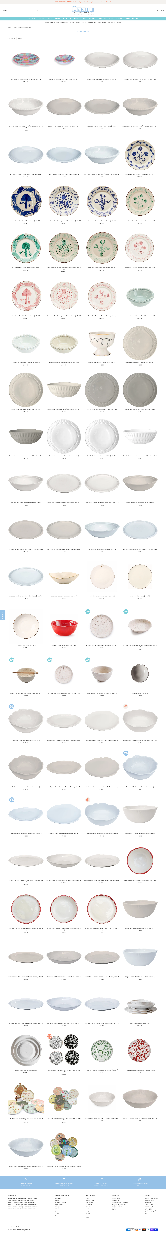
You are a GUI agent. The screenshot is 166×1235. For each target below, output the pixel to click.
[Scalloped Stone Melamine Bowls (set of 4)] (26, 767)
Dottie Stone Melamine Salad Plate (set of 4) (140, 409)
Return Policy (149, 1204)
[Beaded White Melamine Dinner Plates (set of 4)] (26, 155)
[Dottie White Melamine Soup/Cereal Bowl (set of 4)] (140, 436)
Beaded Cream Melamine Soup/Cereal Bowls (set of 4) (26, 127)
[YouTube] (13, 1226)
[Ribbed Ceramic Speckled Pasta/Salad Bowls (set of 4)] (140, 626)
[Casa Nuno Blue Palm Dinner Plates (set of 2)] (26, 201)
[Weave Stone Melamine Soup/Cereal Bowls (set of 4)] (140, 1099)
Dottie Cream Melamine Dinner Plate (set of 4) (140, 362)
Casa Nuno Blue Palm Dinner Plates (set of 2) (25, 221)
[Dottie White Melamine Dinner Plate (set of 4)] (64, 436)
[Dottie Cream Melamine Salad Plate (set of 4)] (26, 390)
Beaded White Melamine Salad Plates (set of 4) (64, 174)
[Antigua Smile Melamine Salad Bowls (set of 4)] (64, 60)
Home (9, 27)
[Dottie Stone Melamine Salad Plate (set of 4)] (140, 390)
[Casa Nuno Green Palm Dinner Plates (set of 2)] (26, 248)
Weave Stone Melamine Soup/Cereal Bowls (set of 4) (140, 1118)
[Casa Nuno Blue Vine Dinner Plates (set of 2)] (102, 201)
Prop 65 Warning (150, 1210)
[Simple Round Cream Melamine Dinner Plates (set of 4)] (26, 861)
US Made (88, 1212)
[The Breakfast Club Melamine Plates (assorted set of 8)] (26, 1099)
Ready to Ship (90, 1200)
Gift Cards (115, 1210)
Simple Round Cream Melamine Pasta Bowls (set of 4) (64, 880)
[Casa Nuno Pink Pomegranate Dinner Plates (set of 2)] (64, 296)
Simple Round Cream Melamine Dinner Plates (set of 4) (26, 881)
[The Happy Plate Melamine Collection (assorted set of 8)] (64, 1099)
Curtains (102, 19)
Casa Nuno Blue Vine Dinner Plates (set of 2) (102, 221)
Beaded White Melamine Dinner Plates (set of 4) (26, 174)
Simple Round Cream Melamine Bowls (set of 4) (140, 833)
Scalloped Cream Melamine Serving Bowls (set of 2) (140, 740)
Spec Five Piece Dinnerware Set (140, 1023)
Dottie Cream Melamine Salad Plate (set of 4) (26, 409)
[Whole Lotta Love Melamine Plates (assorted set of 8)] (64, 1147)
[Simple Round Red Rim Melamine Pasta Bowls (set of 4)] (64, 909)
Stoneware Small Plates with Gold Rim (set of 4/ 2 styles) (64, 1071)
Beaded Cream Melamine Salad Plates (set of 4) (140, 79)
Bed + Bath (67, 19)
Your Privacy (149, 1206)
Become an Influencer (119, 1204)
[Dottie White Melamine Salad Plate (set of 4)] (102, 436)
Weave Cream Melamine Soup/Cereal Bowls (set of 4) (102, 1118)
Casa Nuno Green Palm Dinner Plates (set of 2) (26, 268)
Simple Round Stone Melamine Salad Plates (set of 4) (102, 977)
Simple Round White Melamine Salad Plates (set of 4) (102, 1023)
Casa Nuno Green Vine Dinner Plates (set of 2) (102, 268)
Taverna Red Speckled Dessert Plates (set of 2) (140, 1070)
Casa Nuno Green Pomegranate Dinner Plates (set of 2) (64, 268)
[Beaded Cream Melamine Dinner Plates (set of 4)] (102, 60)
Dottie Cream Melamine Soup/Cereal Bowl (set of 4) (64, 409)
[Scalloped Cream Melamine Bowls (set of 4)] (26, 721)
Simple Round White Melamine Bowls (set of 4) (140, 977)
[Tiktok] (18, 1226)
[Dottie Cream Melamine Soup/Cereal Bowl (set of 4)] (64, 390)
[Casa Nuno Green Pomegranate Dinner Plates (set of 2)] (64, 248)
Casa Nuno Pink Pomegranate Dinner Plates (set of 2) (64, 316)
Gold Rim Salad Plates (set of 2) (140, 596)
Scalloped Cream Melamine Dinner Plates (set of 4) (64, 740)
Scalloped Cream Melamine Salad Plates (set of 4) (102, 740)
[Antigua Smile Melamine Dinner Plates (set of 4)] (26, 60)
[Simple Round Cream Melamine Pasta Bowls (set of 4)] (64, 861)
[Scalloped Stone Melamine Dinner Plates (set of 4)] (64, 767)
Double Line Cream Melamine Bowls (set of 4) (26, 503)
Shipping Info (149, 1202)
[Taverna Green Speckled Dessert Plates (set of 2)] (102, 1051)
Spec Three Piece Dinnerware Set (26, 1070)
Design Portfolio (117, 1206)
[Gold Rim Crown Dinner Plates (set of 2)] (102, 576)
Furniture (32, 19)
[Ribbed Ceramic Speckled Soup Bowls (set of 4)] (102, 674)
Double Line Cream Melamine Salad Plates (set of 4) (102, 503)
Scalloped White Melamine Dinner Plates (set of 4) (26, 833)
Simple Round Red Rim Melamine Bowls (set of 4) (140, 880)
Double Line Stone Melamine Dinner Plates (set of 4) (26, 549)
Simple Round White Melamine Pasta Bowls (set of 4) (64, 1023)
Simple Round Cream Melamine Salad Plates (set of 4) (102, 880)
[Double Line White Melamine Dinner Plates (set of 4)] (140, 530)
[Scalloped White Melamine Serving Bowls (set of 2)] (102, 814)
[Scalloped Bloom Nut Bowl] (140, 674)
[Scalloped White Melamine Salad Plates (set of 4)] (64, 814)
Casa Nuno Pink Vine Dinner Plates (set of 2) (102, 316)
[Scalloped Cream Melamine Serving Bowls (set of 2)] (140, 721)
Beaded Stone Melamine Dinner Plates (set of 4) (64, 126)
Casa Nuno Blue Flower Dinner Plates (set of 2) (140, 174)
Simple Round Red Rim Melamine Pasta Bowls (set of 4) (64, 929)
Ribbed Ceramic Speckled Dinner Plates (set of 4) (102, 645)
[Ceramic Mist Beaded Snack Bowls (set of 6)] (26, 343)
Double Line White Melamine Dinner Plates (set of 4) (140, 549)
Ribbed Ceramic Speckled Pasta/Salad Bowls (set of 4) (140, 646)
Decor (41, 19)
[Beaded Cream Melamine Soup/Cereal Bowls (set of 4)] (26, 106)
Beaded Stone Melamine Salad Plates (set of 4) (102, 126)
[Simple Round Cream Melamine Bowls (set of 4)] (140, 814)
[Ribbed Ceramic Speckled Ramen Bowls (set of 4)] (26, 674)
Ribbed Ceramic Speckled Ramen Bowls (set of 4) (26, 693)
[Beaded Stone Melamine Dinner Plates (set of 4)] (64, 106)
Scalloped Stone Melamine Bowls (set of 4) (26, 787)
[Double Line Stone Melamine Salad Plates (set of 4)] (64, 530)
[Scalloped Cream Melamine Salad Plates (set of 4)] (102, 721)
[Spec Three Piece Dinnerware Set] (26, 1051)
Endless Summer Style (52, 22)
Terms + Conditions (151, 1198)
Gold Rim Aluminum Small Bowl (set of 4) (64, 596)
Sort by (13, 39)
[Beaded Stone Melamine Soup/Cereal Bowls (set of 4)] (140, 106)
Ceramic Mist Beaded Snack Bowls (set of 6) (26, 362)
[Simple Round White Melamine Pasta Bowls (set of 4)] (64, 1004)
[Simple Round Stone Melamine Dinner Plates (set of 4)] (26, 957)
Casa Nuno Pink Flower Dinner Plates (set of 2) (140, 268)
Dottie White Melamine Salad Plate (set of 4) (102, 456)
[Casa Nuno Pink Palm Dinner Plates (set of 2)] (26, 296)
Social (104, 22)
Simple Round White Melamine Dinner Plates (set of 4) (26, 1023)
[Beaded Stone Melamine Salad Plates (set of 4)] (102, 106)
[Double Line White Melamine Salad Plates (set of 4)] (26, 576)
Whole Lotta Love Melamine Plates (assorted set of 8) (64, 1166)
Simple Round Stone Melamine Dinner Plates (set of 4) (25, 977)
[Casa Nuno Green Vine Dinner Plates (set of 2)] (102, 248)
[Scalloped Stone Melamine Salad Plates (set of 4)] (102, 767)
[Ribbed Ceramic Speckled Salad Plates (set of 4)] (64, 674)
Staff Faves (111, 22)
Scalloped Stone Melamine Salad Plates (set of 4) (102, 787)
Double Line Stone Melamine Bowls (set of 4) (140, 503)
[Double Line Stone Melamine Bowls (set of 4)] (140, 483)
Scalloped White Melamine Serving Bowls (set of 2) (102, 833)
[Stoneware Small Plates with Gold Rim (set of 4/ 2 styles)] (64, 1051)
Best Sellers (89, 1202)
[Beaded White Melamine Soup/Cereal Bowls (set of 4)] (102, 155)
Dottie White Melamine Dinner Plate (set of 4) (64, 456)
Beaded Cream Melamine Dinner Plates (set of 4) (102, 79)
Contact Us (115, 1200)
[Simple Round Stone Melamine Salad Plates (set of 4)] (102, 957)
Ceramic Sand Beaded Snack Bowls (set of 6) (64, 362)
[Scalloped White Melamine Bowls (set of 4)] (140, 767)
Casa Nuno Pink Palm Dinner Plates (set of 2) (26, 316)
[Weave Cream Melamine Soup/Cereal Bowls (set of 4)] (102, 1099)
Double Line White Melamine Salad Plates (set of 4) (25, 596)
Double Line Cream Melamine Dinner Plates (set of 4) (64, 503)
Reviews (114, 1208)
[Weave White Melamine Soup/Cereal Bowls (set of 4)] (26, 1147)
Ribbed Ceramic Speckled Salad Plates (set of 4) (64, 693)
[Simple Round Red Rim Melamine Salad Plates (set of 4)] (102, 909)
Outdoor (119, 19)
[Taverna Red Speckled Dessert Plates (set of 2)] (140, 1051)
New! (87, 1198)
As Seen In (89, 1204)
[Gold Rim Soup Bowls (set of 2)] (26, 626)
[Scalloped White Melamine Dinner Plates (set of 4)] (26, 814)
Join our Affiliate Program (120, 1202)
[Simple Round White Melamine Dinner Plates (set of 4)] (26, 1004)
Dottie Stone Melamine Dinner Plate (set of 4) (102, 409)
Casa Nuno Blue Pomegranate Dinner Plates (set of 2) (64, 221)
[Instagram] (16, 1226)
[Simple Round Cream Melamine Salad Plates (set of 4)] (102, 861)
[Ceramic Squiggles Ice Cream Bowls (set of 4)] (102, 343)
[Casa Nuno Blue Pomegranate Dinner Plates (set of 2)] (64, 201)
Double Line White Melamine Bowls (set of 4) (102, 549)
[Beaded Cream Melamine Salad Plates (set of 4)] (140, 60)
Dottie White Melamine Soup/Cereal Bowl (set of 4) (140, 456)
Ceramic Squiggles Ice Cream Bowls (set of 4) (102, 362)
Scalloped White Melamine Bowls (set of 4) (140, 787)
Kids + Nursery (132, 19)
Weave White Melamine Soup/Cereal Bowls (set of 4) (26, 1166)
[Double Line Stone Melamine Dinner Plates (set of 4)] (26, 530)
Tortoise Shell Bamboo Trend (91, 22)
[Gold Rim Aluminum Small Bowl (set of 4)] (64, 576)
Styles (72, 22)
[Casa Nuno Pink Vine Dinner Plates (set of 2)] (102, 296)
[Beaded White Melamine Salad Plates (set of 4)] (64, 155)
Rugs (111, 19)
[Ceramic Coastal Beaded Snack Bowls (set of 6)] (140, 296)
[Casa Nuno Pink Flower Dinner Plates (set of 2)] (140, 248)
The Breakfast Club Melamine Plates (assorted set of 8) (26, 1119)
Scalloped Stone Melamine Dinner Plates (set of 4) (64, 787)
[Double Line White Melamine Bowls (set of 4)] (102, 530)
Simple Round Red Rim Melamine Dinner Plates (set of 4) (26, 929)
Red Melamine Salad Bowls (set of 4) (64, 645)
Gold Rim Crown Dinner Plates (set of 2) (102, 596)
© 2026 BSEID (12, 1230)
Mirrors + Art (80, 19)
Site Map (148, 1214)
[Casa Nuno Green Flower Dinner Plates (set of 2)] (140, 201)
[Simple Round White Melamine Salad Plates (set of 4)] (102, 1004)
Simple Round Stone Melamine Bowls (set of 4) (140, 928)
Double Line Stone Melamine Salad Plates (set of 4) (64, 549)
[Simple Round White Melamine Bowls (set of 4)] (140, 957)
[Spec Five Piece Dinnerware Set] (140, 1004)
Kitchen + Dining (53, 19)
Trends (88, 1206)
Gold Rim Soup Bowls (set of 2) (26, 645)
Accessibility (149, 1208)
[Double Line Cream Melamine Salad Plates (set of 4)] (102, 483)
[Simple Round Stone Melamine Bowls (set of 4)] (140, 909)
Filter (20, 38)
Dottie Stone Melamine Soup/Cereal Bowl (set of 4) (26, 456)
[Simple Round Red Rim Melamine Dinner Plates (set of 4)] (26, 909)
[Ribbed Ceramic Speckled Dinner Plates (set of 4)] (102, 626)
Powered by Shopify (23, 1230)
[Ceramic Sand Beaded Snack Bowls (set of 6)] (64, 343)
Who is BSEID (116, 1198)
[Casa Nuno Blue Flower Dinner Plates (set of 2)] (140, 155)
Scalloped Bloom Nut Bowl (140, 693)
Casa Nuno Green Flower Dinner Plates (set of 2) (140, 221)
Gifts (87, 1218)
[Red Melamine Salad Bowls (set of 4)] (64, 626)
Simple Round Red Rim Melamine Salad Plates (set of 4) (102, 929)
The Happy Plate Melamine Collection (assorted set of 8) (64, 1119)
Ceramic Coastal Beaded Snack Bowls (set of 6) (140, 316)
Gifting (119, 22)
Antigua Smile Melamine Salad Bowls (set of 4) (64, 79)
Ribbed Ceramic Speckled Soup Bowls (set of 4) (102, 693)
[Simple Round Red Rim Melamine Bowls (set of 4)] (140, 861)
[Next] (163, 2)
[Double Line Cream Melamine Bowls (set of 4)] (26, 483)
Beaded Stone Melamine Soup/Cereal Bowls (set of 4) (140, 126)
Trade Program (150, 1200)
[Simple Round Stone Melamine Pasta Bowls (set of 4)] (64, 957)
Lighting (92, 19)
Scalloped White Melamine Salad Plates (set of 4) (64, 833)
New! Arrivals (64, 22)
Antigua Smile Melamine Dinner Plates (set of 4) (26, 79)
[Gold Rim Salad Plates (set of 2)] (140, 576)
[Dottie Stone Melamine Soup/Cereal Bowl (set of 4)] (26, 436)
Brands (78, 22)
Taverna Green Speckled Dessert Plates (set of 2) (102, 1070)
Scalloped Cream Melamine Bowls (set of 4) (26, 740)
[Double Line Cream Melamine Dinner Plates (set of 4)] (64, 483)
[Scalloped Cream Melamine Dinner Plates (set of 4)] (64, 721)
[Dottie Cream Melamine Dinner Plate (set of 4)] (140, 343)
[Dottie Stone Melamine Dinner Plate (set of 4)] (102, 390)
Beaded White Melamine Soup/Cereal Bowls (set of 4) (101, 174)
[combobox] (21, 10)
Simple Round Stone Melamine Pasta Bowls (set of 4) (64, 977)
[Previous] (3, 2)
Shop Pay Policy (150, 1212)
